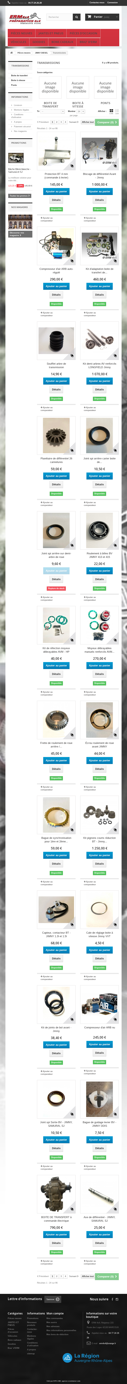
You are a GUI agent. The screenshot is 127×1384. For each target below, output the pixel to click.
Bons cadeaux (62, 42)
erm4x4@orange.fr (107, 1343)
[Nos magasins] (20, 222)
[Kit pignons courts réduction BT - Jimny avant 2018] (99, 815)
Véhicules (18, 42)
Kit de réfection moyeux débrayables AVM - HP (56, 650)
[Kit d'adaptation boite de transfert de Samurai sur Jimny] (99, 246)
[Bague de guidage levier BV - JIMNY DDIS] (99, 1099)
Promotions (18, 142)
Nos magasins (20, 131)
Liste (117, 113)
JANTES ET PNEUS (51, 33)
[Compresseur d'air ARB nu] (99, 1004)
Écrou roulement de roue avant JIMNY (99, 745)
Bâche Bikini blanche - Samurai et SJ (19, 170)
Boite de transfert (19, 75)
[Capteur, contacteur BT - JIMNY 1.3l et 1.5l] (56, 909)
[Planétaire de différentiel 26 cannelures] (56, 435)
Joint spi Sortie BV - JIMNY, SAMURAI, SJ (56, 1124)
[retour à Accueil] (11, 53)
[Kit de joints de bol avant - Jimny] (56, 1004)
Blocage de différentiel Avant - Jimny (99, 176)
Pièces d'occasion (83, 33)
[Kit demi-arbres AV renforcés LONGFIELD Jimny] (99, 340)
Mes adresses (52, 1326)
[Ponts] (105, 87)
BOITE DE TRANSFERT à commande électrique (56, 1219)
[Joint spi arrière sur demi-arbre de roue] (56, 530)
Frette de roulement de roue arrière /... (56, 745)
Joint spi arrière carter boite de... (99, 460)
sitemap (31, 1353)
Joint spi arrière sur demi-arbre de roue (56, 555)
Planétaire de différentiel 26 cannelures (56, 460)
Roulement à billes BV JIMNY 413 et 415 (99, 555)
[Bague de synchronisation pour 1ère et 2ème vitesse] (56, 815)
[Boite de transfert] (50, 87)
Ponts (14, 85)
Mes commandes (54, 1318)
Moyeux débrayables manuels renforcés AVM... (99, 650)
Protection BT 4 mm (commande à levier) (56, 176)
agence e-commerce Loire (71, 1381)
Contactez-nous (97, 2)
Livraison (17, 105)
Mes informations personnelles (61, 1330)
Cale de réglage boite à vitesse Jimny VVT (99, 934)
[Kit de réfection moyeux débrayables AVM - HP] (56, 625)
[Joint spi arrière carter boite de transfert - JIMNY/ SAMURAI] (99, 435)
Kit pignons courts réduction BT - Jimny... (99, 839)
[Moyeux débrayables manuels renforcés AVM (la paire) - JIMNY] (99, 625)
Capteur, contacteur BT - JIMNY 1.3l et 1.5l (56, 934)
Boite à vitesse (18, 80)
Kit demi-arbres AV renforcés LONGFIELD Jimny (99, 365)
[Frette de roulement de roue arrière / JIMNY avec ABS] (56, 720)
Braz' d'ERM (88, 42)
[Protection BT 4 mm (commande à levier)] (56, 151)
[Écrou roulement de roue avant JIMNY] (99, 720)
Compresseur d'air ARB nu (99, 1027)
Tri (38, 111)
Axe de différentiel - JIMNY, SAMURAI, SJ (99, 1219)
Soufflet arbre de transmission (56, 365)
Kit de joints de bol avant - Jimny (56, 1029)
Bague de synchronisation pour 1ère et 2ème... (56, 839)
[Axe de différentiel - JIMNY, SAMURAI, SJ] (99, 1194)
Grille (111, 113)
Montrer (71, 111)
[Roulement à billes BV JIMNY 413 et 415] (99, 530)
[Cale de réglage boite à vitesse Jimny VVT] (99, 909)
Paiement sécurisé (22, 126)
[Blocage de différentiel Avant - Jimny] (99, 151)
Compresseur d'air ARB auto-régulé (56, 270)
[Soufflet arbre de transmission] (56, 340)
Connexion (112, 2)
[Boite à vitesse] (78, 87)
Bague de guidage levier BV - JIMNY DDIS (99, 1124)
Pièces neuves (21, 33)
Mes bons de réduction (57, 1334)
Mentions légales (21, 110)
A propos (17, 122)
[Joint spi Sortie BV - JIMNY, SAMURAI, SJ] (56, 1099)
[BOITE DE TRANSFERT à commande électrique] (56, 1194)
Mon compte (55, 1313)
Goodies (39, 42)
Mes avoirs (51, 1322)
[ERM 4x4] (25, 18)
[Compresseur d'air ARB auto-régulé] (56, 246)
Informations (19, 96)
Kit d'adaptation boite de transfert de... (99, 270)
